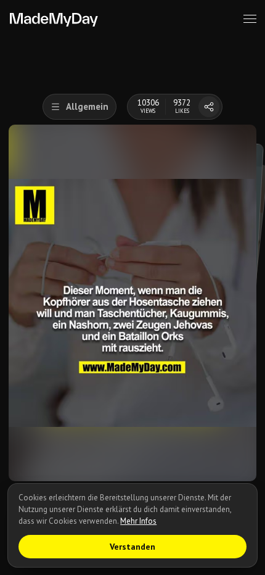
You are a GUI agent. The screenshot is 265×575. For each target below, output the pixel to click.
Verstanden (132, 546)
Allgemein (87, 106)
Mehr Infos (138, 521)
